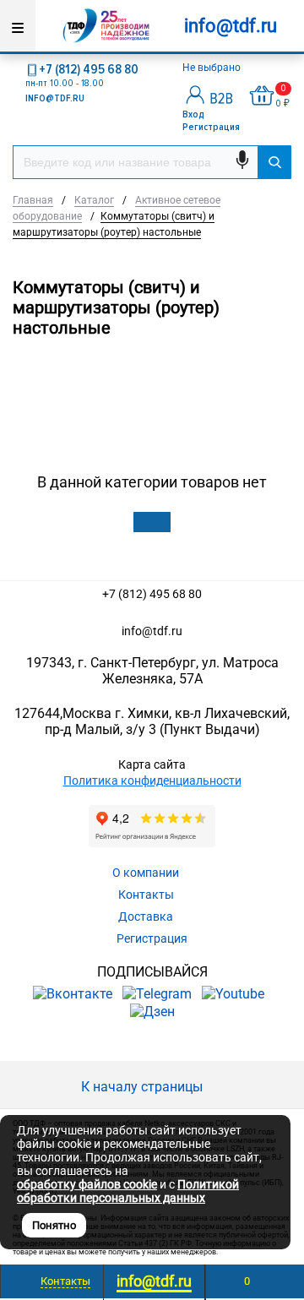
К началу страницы (143, 1087)
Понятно (54, 1225)
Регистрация (211, 127)
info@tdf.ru (152, 631)
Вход (193, 114)
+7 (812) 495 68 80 (88, 69)
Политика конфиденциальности (152, 780)
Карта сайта (152, 764)
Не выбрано (212, 67)
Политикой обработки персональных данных (128, 1191)
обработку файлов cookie (87, 1184)
